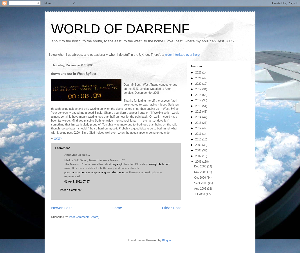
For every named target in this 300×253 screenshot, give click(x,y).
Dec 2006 (200, 166)
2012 (198, 128)
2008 (198, 150)
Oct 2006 (200, 177)
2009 (198, 145)
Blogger (167, 240)
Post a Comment (70, 190)
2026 (198, 72)
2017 (198, 100)
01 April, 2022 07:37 (77, 181)
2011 (198, 133)
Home (117, 208)
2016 (198, 106)
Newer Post (61, 208)
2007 (198, 156)
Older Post (171, 208)
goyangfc (117, 164)
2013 (198, 122)
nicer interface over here (182, 54)
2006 (198, 161)
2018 (198, 95)
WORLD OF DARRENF (120, 29)
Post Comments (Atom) (84, 217)
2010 (198, 139)
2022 (198, 83)
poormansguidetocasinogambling (85, 172)
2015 (198, 111)
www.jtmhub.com (159, 164)
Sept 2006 (201, 183)
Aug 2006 (200, 188)
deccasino (118, 172)
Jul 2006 (200, 194)
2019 (198, 89)
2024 (198, 78)
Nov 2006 (200, 172)
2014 (198, 117)
